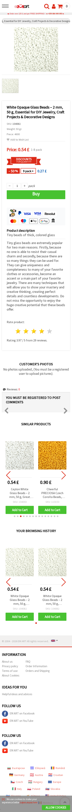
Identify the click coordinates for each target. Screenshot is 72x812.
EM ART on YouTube (21, 721)
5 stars (50, 331)
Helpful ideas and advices (17, 694)
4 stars (42, 331)
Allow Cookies (56, 807)
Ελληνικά (40, 768)
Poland (36, 789)
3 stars (34, 331)
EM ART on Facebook (22, 713)
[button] (14, 516)
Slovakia (55, 789)
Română (60, 768)
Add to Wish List (19, 139)
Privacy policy (10, 666)
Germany (19, 775)
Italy (19, 789)
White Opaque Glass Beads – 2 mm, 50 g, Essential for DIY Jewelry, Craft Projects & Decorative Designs (20, 600)
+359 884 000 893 (55, 14)
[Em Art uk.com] (20, 7)
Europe (57, 782)
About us (7, 661)
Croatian (58, 775)
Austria (39, 775)
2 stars (26, 331)
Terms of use (10, 671)
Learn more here (28, 802)
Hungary (38, 782)
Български (18, 768)
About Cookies (10, 675)
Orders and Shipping (38, 671)
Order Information (36, 666)
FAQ (28, 661)
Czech (19, 782)
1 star (18, 331)
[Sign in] (54, 6)
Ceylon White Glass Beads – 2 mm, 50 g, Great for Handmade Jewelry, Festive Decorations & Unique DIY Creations (19, 493)
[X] (3, 799)
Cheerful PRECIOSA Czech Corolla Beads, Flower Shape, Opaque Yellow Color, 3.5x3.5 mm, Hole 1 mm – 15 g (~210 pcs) (52, 493)
